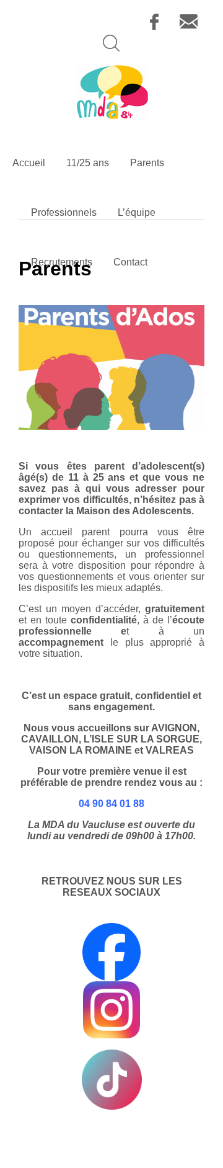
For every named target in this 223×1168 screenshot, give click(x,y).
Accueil (28, 163)
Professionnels (64, 212)
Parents (147, 163)
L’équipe (136, 212)
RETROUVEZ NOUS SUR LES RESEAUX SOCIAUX (112, 887)
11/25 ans (87, 163)
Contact (130, 262)
